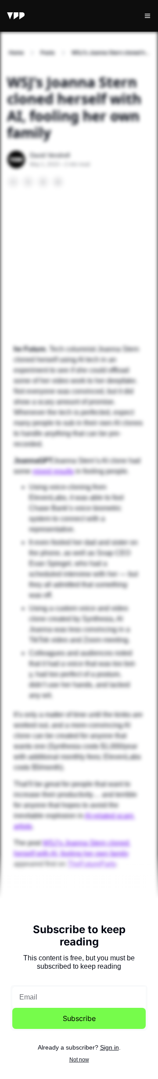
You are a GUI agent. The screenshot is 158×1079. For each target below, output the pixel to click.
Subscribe (79, 1018)
